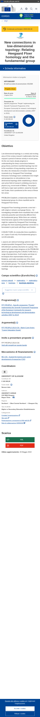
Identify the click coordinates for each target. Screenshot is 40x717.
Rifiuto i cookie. (20, 714)
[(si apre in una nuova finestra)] (9, 7)
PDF (21, 445)
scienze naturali (7, 280)
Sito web (7, 418)
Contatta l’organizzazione (13, 415)
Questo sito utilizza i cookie (15, 701)
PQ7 (6, 21)
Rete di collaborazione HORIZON (15, 423)
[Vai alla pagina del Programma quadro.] (20, 36)
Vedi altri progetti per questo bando (14, 345)
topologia (12, 283)
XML (21, 440)
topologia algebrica (26, 283)
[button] (26, 9)
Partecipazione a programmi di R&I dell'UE (18, 421)
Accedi (21, 9)
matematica (21, 280)
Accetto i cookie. (20, 708)
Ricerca (31, 9)
